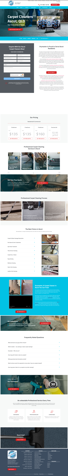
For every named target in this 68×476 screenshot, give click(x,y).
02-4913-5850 (29, 461)
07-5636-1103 (29, 459)
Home (17, 7)
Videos (50, 7)
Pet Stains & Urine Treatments (14, 242)
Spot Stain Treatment (12, 246)
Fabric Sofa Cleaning (12, 267)
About (21, 7)
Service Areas (33, 7)
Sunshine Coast (24, 464)
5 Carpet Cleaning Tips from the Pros (9, 214)
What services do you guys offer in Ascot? (17, 342)
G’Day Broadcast (50, 474)
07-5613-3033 (29, 464)
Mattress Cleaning (12, 263)
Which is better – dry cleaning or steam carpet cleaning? (20, 347)
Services (26, 7)
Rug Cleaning (10, 259)
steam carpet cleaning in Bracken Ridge (53, 59)
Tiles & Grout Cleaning (12, 250)
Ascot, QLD (50, 297)
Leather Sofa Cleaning (12, 271)
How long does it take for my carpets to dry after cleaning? (21, 367)
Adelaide (25, 454)
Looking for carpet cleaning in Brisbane (48, 80)
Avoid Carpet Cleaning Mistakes (30, 215)
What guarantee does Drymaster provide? (17, 359)
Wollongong (25, 468)
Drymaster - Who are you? (14, 351)
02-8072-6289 (29, 468)
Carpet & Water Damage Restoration (15, 238)
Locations (27, 451)
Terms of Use (36, 474)
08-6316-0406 (29, 463)
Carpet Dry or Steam (12, 255)
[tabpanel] (14, 161)
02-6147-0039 (29, 457)
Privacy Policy (41, 474)
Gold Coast (25, 459)
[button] (48, 22)
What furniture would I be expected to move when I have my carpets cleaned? (25, 363)
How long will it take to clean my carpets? (17, 355)
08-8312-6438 (29, 454)
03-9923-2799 (29, 452)
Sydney (26, 466)
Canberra (25, 457)
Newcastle (25, 461)
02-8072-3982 (29, 466)
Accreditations (44, 7)
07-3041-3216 (29, 456)
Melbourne (25, 452)
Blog (39, 7)
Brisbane (25, 456)
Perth (26, 463)
